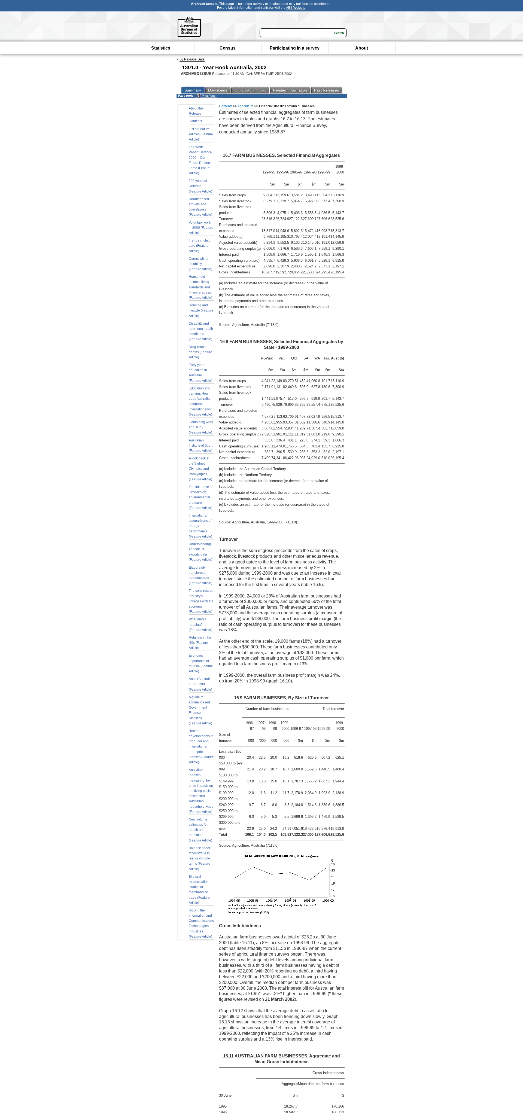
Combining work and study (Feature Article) (201, 427)
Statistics (160, 48)
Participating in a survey (295, 48)
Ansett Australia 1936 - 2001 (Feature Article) (200, 684)
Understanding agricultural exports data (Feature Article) (200, 552)
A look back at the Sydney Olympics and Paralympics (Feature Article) (200, 468)
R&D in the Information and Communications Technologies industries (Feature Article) (201, 923)
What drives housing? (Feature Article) (200, 624)
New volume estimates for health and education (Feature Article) (200, 830)
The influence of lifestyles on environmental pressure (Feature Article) (200, 497)
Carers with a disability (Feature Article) (200, 264)
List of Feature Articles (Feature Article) (201, 134)
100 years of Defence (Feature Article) (200, 186)
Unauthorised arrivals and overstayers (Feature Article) (200, 207)
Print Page (208, 95)
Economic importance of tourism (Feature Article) (201, 663)
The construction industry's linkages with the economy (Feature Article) (201, 601)
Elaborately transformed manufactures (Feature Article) (200, 575)
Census (228, 48)
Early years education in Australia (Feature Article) (200, 373)
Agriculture (246, 106)
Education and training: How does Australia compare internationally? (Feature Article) (200, 401)
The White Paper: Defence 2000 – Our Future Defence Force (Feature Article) (200, 160)
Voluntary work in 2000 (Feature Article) (201, 228)
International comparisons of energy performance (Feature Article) (200, 526)
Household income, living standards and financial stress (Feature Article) (200, 287)
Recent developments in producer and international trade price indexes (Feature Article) (201, 746)
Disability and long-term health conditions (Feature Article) (201, 331)
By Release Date (192, 59)
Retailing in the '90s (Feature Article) (200, 643)
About (361, 48)
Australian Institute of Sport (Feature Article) (200, 445)
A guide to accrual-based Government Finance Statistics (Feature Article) (200, 710)
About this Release (196, 110)
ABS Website (295, 8)
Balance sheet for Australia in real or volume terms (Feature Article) (199, 858)
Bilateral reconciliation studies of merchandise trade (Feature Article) (199, 890)
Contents (195, 121)
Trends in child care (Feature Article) (200, 246)
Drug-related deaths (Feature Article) (200, 352)
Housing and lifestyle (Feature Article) (201, 310)
